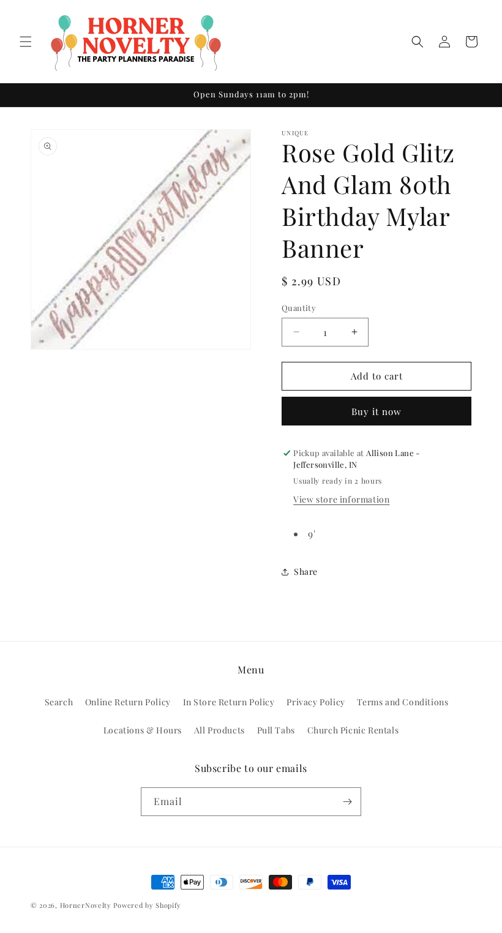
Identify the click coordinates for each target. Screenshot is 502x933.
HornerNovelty (85, 905)
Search (59, 702)
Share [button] (306, 571)
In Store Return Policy (229, 702)
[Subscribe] (347, 801)
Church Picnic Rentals (353, 730)
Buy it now (376, 411)
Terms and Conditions (402, 702)
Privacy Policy (316, 702)
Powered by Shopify (147, 905)
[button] (25, 41)
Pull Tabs (276, 730)
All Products (219, 730)
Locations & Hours (142, 730)
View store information (341, 499)
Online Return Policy (128, 702)
